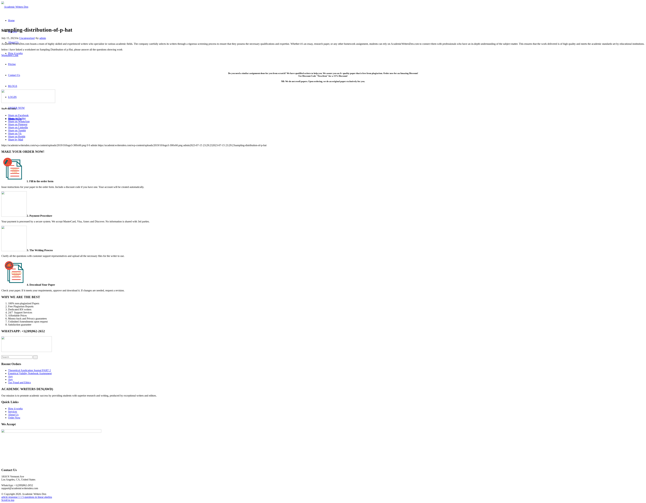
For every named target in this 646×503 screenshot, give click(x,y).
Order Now (14, 417)
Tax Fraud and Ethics (19, 382)
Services (12, 411)
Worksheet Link (9, 55)
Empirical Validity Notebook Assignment (30, 373)
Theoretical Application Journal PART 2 (29, 370)
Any (10, 376)
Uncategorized (27, 38)
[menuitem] (11, 20)
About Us (13, 414)
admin (42, 38)
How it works (15, 408)
